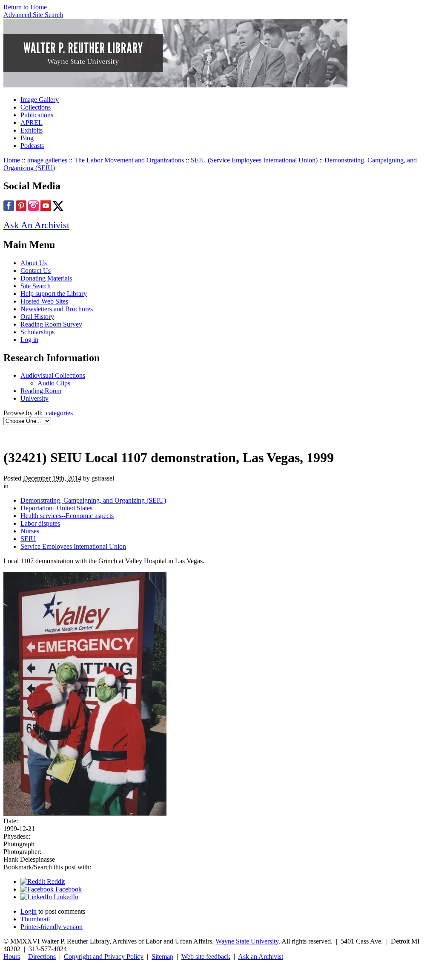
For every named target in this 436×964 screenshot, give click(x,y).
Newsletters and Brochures (56, 309)
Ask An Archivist (36, 225)
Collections (35, 107)
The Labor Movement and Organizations (129, 160)
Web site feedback (205, 956)
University (34, 398)
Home (11, 160)
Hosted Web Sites (44, 301)
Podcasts (32, 145)
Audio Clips (53, 383)
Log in (29, 339)
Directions (42, 956)
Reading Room (40, 390)
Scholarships (37, 332)
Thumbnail (35, 919)
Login (28, 911)
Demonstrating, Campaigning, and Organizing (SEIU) (93, 500)
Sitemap (162, 956)
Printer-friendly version (51, 926)
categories (59, 413)
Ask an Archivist (260, 956)
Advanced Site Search (33, 14)
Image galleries (47, 160)
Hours (11, 956)
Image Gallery (39, 99)
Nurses (29, 531)
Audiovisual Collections (52, 375)
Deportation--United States (56, 508)
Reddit (55, 881)
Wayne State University (246, 941)
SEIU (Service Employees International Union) (254, 160)
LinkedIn (65, 896)
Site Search (35, 285)
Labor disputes (40, 523)
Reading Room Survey (51, 324)
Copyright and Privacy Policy (103, 956)
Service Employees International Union (73, 546)
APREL (31, 122)
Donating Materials (46, 278)
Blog (27, 138)
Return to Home (25, 7)
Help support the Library (53, 293)
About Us (33, 262)
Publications (36, 115)
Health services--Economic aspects (67, 515)
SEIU (28, 538)
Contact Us (35, 270)
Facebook (68, 889)
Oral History (37, 316)
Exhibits (31, 130)
